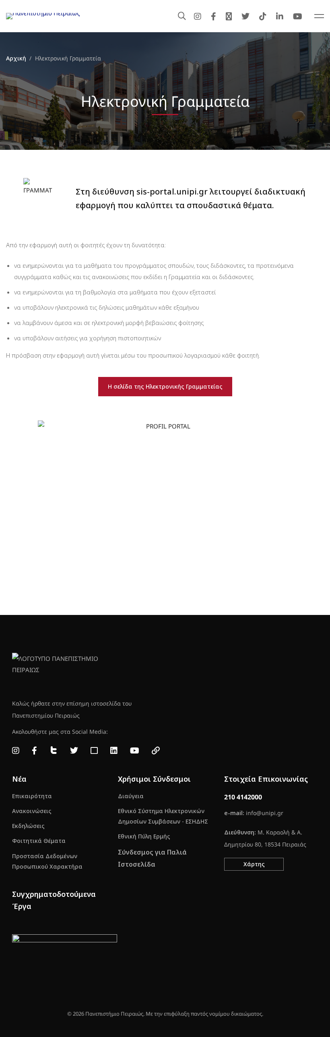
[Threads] (229, 16)
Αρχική (16, 58)
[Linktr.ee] (155, 751)
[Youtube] (134, 751)
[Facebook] (213, 16)
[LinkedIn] (114, 751)
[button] (254, 864)
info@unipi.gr (264, 813)
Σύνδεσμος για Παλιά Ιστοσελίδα (152, 858)
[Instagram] (197, 16)
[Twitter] (245, 16)
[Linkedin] (279, 16)
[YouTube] (297, 16)
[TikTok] (262, 16)
